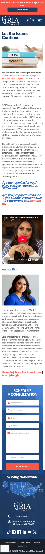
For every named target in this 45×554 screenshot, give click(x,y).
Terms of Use (25, 542)
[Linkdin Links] (24, 532)
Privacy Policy (10, 542)
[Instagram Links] (14, 532)
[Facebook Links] (19, 532)
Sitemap (37, 542)
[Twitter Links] (35, 532)
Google (14, 375)
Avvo (5, 375)
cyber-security (13, 173)
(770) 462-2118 (19, 516)
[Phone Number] (30, 20)
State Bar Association (28, 372)
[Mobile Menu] (40, 20)
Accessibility (23, 546)
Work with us (22, 466)
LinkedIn (7, 372)
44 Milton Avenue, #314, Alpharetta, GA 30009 (24, 523)
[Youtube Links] (30, 532)
